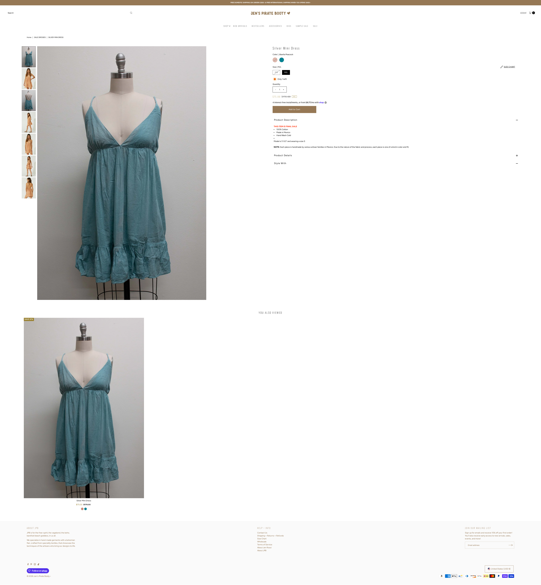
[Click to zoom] (264, 51)
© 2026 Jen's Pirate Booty (38, 576)
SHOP (226, 26)
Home (29, 37)
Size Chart (261, 539)
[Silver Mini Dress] (84, 408)
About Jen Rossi (264, 547)
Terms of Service (264, 544)
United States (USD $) (501, 569)
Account (523, 12)
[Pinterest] (31, 565)
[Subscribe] (510, 545)
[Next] (264, 173)
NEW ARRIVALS (240, 26)
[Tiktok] (38, 565)
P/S (276, 72)
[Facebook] (28, 565)
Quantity (276, 84)
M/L (286, 72)
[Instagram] (35, 565)
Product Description (285, 120)
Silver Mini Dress (84, 500)
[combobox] (70, 12)
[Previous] (42, 173)
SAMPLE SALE (302, 26)
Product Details (283, 155)
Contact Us (262, 533)
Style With (280, 163)
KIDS (289, 26)
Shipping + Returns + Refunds (270, 536)
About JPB (261, 550)
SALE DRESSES (40, 37)
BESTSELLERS (258, 26)
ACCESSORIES (275, 26)
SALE (315, 26)
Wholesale (261, 541)
